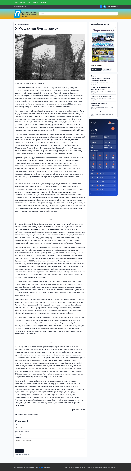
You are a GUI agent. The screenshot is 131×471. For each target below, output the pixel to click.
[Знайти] (115, 13)
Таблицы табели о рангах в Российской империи (100, 79)
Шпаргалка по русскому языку (101, 96)
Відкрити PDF (96, 69)
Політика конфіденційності (100, 467)
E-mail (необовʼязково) (22, 431)
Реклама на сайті (113, 467)
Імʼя (16, 425)
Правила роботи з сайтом (72, 467)
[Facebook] (101, 6)
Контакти (43, 2)
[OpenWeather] (111, 122)
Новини (22, 2)
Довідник (35, 2)
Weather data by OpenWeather (97, 193)
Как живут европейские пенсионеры (99, 104)
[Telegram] (104, 6)
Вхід (108, 6)
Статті (29, 2)
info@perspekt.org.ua (19, 6)
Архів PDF (82, 467)
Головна (15, 2)
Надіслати (19, 451)
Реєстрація (114, 6)
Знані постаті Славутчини (100, 112)
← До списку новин (22, 24)
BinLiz (41, 467)
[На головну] (25, 13)
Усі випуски (107, 69)
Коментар (18, 437)
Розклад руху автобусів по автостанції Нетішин (100, 88)
